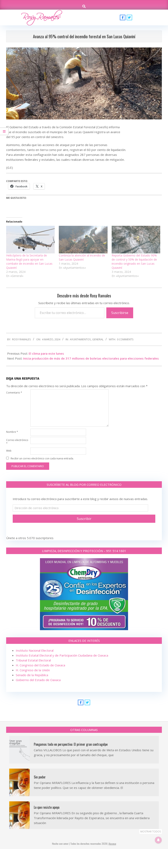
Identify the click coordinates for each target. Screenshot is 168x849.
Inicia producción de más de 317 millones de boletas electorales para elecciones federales (91, 358)
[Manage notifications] (158, 840)
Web (8, 450)
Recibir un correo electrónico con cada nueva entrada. (42, 458)
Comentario (14, 392)
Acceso (112, 843)
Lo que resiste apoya (46, 807)
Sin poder (40, 777)
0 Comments (125, 339)
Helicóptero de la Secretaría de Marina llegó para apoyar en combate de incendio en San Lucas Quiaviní (29, 261)
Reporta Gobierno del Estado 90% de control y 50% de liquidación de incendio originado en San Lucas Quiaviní (134, 261)
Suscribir (84, 518)
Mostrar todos (150, 831)
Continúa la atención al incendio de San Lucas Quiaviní (82, 257)
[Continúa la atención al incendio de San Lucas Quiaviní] (83, 240)
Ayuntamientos (80, 339)
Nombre (12, 432)
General (97, 339)
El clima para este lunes (46, 353)
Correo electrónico (17, 441)
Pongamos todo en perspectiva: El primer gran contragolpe (71, 744)
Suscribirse (119, 312)
